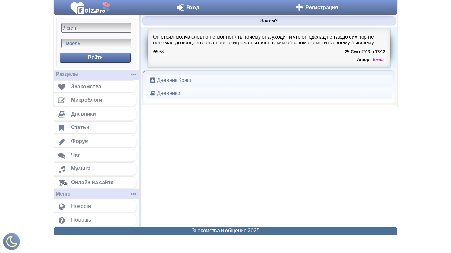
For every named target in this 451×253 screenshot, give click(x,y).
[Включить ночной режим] (11, 243)
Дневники (168, 93)
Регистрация (321, 7)
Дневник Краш (173, 80)
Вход (192, 7)
